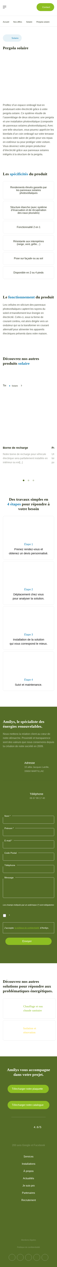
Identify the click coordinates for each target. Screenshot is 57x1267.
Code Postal (10, 853)
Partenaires (28, 1193)
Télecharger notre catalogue (28, 1105)
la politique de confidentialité (27, 928)
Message (9, 877)
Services (28, 1156)
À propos (28, 1171)
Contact (46, 7)
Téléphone (9, 865)
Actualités (28, 1178)
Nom (7, 816)
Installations (28, 1163)
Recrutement (28, 1200)
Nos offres (17, 22)
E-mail (8, 840)
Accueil (6, 22)
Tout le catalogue (24, 372)
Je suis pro (28, 1185)
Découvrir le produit (24, 471)
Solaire (29, 22)
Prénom (9, 828)
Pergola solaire (43, 22)
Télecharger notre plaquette (27, 1088)
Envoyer (27, 941)
